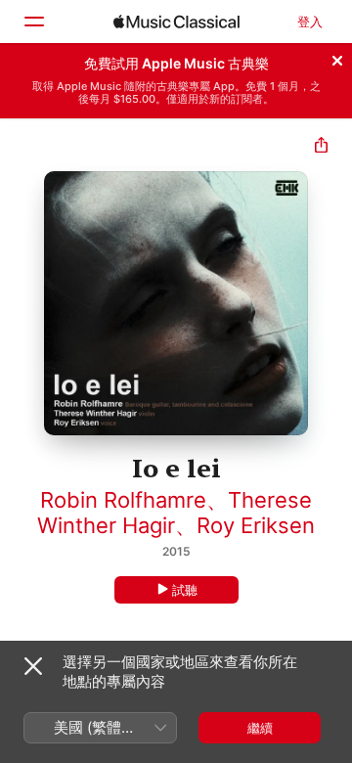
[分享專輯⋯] (321, 147)
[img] (176, 21)
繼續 (260, 728)
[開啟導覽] (33, 21)
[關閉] (337, 57)
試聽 (185, 590)
